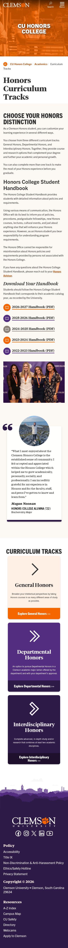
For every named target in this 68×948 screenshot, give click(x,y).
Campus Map (12, 914)
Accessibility (11, 852)
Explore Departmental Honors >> (34, 686)
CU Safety (9, 919)
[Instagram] (26, 835)
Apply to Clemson (14, 936)
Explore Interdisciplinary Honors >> (34, 758)
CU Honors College (21, 64)
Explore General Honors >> (34, 613)
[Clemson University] (16, 6)
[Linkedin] (42, 835)
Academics (41, 64)
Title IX (7, 857)
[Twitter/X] (34, 835)
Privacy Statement (15, 874)
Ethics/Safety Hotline (17, 868)
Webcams (9, 930)
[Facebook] (18, 835)
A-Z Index (9, 908)
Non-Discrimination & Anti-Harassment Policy (33, 863)
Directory (9, 925)
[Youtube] (50, 835)
